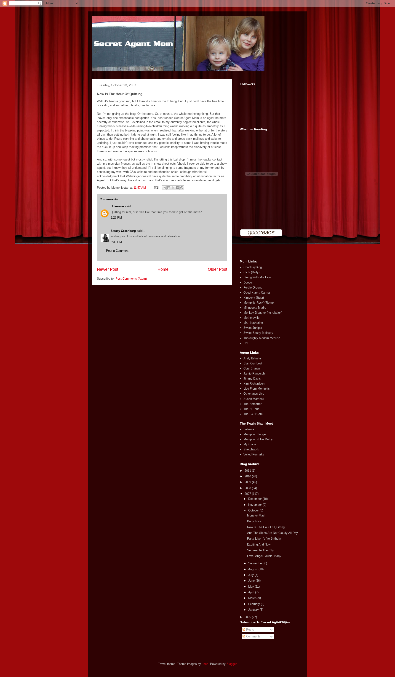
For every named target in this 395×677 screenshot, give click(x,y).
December (255, 498)
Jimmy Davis (252, 378)
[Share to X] (173, 187)
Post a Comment (117, 250)
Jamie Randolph (254, 373)
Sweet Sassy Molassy (258, 332)
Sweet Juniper (252, 327)
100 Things (280, 622)
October (254, 510)
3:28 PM (116, 217)
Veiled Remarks (253, 454)
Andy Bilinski (252, 358)
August (253, 569)
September (256, 563)
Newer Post (107, 269)
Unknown (117, 206)
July (251, 575)
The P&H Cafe (253, 414)
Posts (249, 629)
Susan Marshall (253, 399)
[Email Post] (156, 187)
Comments (253, 636)
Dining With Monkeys (257, 277)
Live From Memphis (256, 388)
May (251, 586)
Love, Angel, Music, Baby (264, 556)
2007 (248, 493)
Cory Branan (251, 368)
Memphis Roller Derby (258, 439)
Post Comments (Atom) (131, 278)
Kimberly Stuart (253, 297)
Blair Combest (252, 363)
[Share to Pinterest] (181, 187)
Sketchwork (251, 449)
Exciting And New (258, 544)
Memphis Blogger (255, 434)
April (251, 592)
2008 (248, 488)
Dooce (247, 282)
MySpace (249, 444)
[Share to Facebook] (177, 187)
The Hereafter (252, 404)
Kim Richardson (253, 383)
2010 (248, 476)
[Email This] (164, 187)
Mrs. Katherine (253, 322)
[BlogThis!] (168, 187)
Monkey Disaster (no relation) (262, 312)
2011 (248, 470)
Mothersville (251, 317)
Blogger (231, 664)
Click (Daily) (251, 272)
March (252, 598)
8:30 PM (116, 242)
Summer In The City (260, 550)
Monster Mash (256, 515)
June (252, 580)
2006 (248, 617)
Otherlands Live (253, 393)
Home (162, 269)
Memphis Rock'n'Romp (258, 302)
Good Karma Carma (256, 292)
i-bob (205, 664)
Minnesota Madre (254, 307)
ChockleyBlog (252, 267)
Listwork (248, 429)
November (255, 504)
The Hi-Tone (251, 409)
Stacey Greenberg (123, 231)
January (254, 609)
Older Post (217, 269)
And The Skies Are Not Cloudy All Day (272, 533)
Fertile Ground (252, 287)
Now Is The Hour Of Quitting (266, 527)
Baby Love (254, 521)
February (254, 604)
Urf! (245, 343)
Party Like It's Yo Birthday (264, 538)
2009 (248, 482)
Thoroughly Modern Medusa (261, 338)
